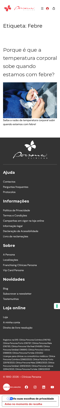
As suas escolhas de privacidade (33, 398)
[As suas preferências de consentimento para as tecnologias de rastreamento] (57, 306)
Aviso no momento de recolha (23, 404)
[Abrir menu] (42, 8)
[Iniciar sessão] (47, 8)
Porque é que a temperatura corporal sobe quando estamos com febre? (30, 62)
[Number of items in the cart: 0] (54, 8)
